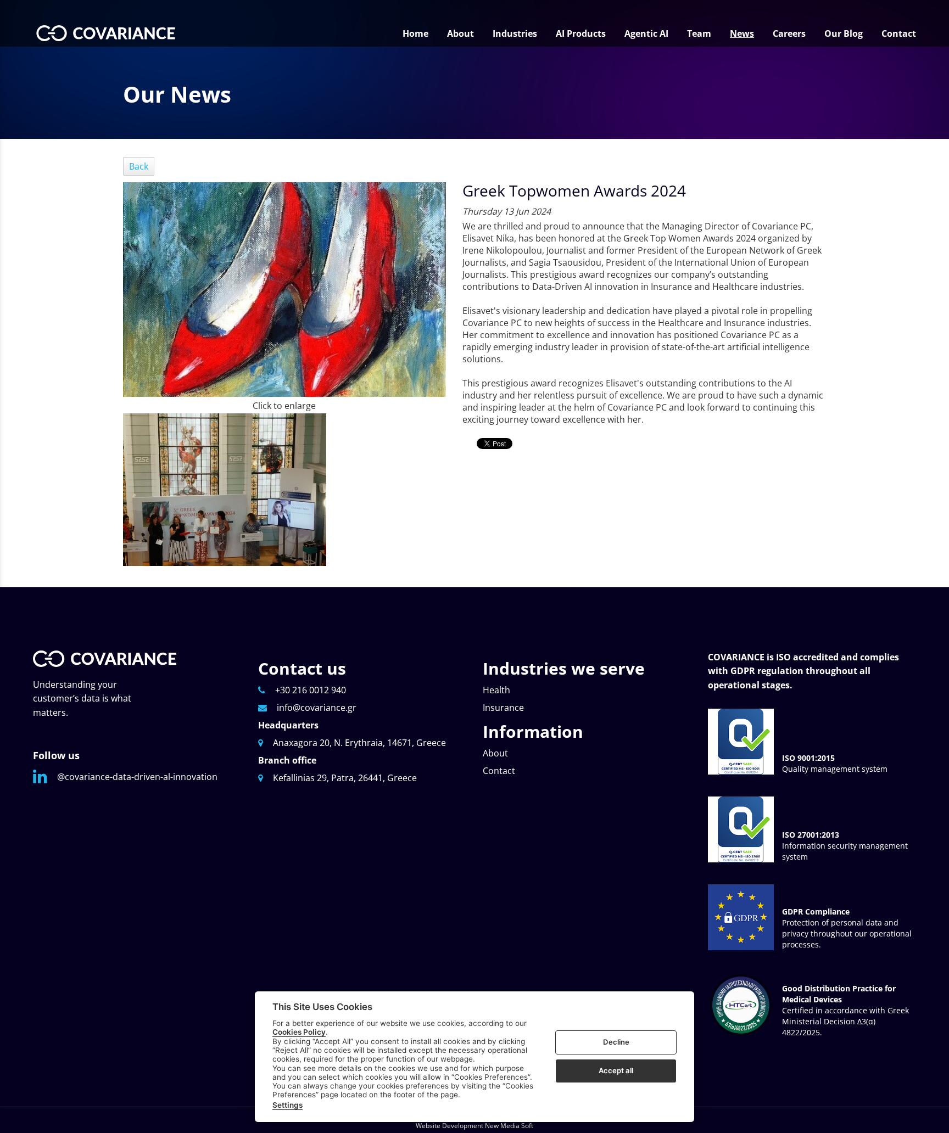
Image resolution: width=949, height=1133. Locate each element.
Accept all (616, 1070)
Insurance (503, 708)
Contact (499, 771)
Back (138, 166)
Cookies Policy (299, 1032)
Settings (287, 1105)
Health (496, 690)
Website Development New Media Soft (474, 1125)
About (495, 753)
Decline (616, 1041)
